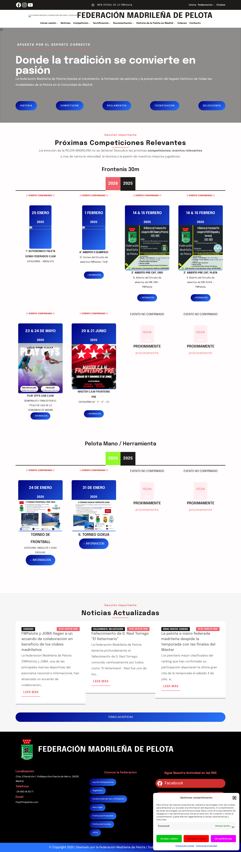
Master (174, 629)
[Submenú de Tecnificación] (109, 23)
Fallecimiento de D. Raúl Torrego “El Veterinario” (120, 636)
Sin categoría (116, 629)
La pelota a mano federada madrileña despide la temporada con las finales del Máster (188, 642)
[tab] (113, 184)
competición (69, 106)
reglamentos (117, 106)
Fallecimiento (100, 629)
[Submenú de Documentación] (133, 23)
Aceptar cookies (169, 838)
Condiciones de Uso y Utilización (108, 799)
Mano (166, 629)
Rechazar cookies (196, 838)
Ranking (183, 629)
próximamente (147, 353)
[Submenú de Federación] (214, 5)
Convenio (28, 629)
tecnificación (165, 106)
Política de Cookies (101, 824)
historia (26, 106)
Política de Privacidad (102, 816)
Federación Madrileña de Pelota (145, 16)
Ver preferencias (223, 838)
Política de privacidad (206, 846)
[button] (234, 797)
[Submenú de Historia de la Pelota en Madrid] (174, 23)
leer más (31, 694)
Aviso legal (97, 807)
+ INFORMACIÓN (94, 275)
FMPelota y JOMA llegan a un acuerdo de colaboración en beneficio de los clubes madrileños (47, 642)
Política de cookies (185, 846)
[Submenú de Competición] (89, 23)
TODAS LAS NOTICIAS (120, 717)
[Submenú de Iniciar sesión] (57, 23)
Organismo (97, 791)
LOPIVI (95, 833)
